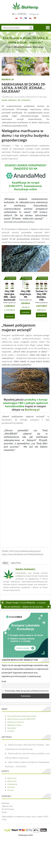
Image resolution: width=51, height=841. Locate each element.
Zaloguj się (34, 14)
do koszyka (25, 312)
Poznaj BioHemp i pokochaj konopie (21, 716)
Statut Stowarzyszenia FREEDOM (21, 719)
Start (9, 47)
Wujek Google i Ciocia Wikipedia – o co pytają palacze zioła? (28, 602)
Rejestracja (11, 778)
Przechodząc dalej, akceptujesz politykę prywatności (26, 691)
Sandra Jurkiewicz (9, 100)
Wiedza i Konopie (22, 47)
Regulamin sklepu (14, 725)
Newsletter (11, 728)
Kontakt (10, 731)
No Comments (24, 100)
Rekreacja (38, 47)
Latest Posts (16, 563)
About (5, 563)
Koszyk (10, 790)
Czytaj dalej (9, 316)
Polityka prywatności (15, 722)
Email (4, 681)
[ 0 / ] (20, 14)
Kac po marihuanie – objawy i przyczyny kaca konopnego (27, 606)
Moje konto (12, 781)
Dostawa (11, 787)
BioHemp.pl (32, 409)
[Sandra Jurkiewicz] (8, 574)
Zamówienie (12, 784)
